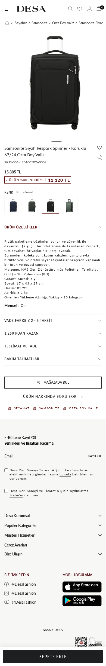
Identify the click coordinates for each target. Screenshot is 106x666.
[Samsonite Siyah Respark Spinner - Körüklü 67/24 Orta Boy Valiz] (50, 205)
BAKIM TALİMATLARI (22, 359)
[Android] (82, 600)
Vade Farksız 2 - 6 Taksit (28, 321)
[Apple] (82, 586)
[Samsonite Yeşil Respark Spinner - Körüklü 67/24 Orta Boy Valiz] (31, 205)
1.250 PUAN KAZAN (21, 333)
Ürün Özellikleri (21, 227)
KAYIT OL (95, 456)
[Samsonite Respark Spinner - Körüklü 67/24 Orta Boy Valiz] (69, 205)
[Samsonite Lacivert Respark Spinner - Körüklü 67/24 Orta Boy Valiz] (12, 205)
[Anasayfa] (9, 22)
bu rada (65, 474)
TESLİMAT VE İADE (20, 346)
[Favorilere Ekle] (99, 147)
